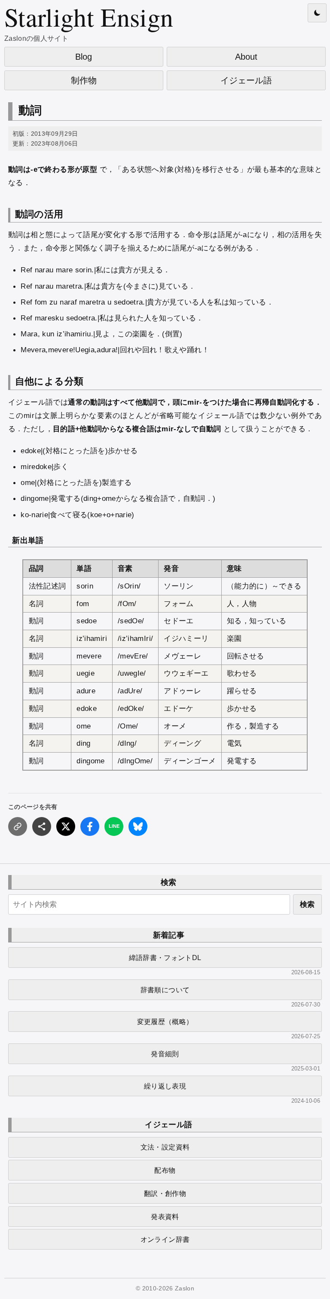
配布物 (164, 1170)
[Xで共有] (65, 826)
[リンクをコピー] (17, 826)
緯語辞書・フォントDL (165, 957)
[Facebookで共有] (89, 826)
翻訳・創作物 (165, 1193)
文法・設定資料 (165, 1147)
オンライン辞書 (165, 1239)
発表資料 (165, 1216)
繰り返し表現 (165, 1086)
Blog (83, 56)
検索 (307, 904)
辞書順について (165, 990)
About (246, 56)
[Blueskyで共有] (137, 826)
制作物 (84, 80)
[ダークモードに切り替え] (317, 12)
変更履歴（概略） (165, 1021)
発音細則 (165, 1054)
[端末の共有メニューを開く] (41, 826)
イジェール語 (246, 80)
